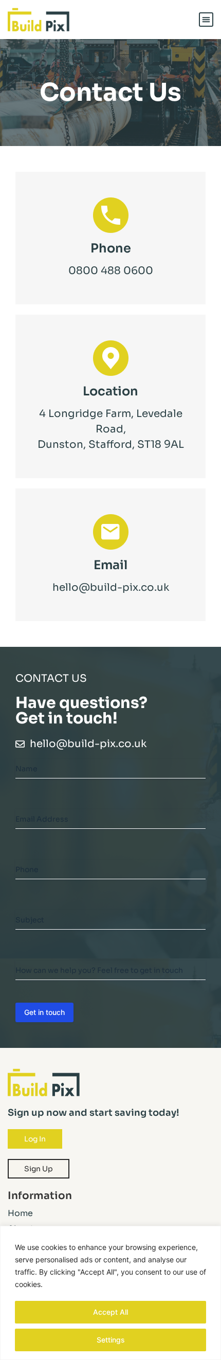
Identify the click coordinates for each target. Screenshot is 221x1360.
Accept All (110, 1312)
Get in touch (44, 1012)
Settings (111, 1339)
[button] (206, 19)
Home (20, 1213)
